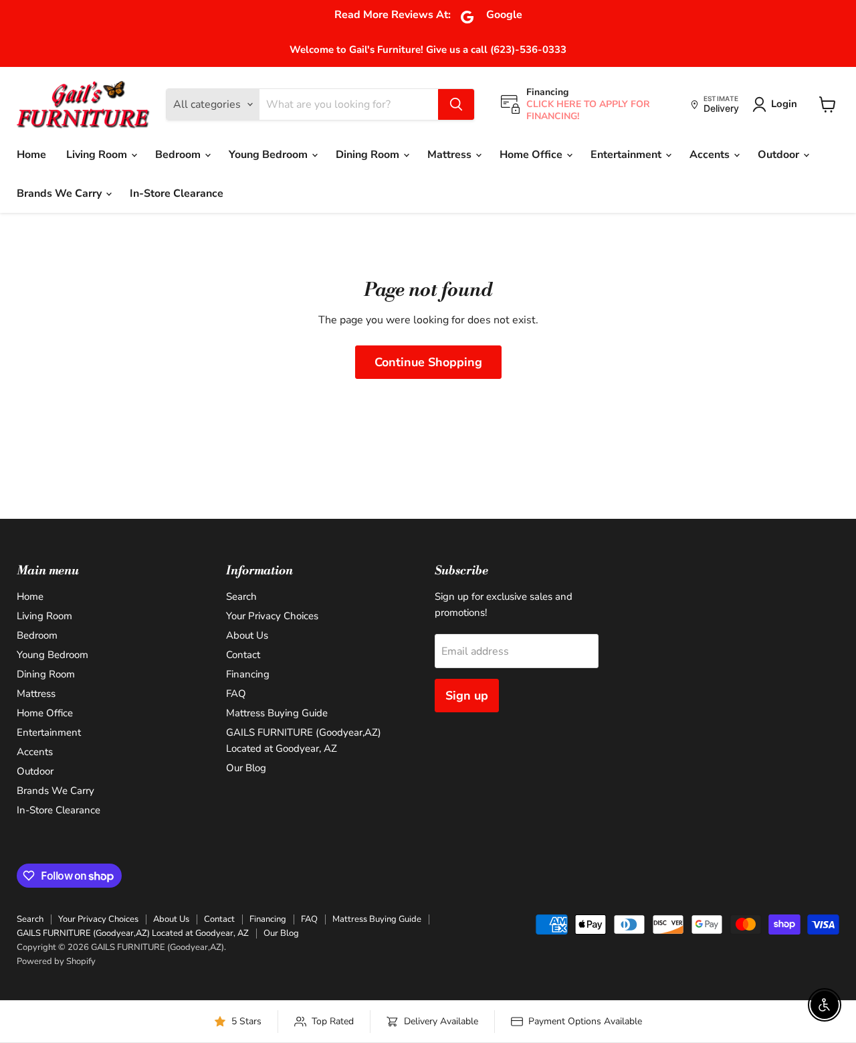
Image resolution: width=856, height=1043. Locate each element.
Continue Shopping (428, 362)
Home (31, 154)
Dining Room (369, 154)
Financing (248, 674)
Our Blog (246, 768)
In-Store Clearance (176, 193)
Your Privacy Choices (272, 616)
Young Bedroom (269, 154)
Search (241, 596)
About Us (247, 635)
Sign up (466, 696)
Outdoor (780, 154)
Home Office (532, 154)
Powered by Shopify (56, 961)
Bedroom (179, 154)
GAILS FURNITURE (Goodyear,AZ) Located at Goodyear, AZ (133, 933)
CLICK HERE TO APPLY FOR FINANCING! (588, 110)
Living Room (98, 154)
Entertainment (627, 154)
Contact (243, 654)
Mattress (450, 154)
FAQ (236, 693)
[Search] (456, 104)
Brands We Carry (60, 193)
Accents (710, 154)
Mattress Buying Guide (277, 713)
